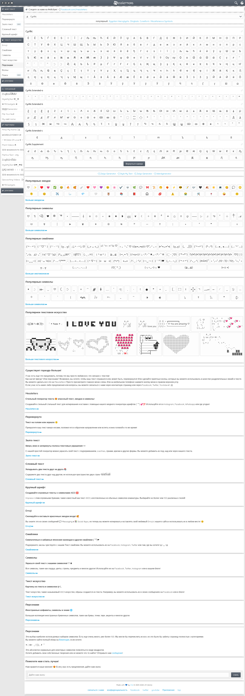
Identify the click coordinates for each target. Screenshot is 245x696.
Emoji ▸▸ (29, 526)
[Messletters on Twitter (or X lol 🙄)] (9, 3)
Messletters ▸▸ (32, 408)
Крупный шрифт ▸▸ (35, 502)
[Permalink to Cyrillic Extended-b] (242, 104)
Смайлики (7, 50)
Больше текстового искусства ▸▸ (42, 359)
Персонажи (7, 65)
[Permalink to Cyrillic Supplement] (242, 144)
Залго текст (7, 24)
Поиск (5, 75)
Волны (5, 70)
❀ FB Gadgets (8, 185)
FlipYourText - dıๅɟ (10, 155)
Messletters (7, 14)
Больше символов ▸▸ (36, 230)
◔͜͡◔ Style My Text (124, 173)
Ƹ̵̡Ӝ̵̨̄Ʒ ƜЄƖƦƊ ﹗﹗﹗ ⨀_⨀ (12, 169)
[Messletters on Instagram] (5, 3)
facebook (135, 690)
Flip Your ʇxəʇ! (8, 114)
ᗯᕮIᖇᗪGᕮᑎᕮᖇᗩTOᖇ (11, 135)
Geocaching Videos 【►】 (12, 179)
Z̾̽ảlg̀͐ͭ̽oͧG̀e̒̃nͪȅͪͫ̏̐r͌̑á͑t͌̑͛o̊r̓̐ (9, 94)
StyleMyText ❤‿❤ (10, 99)
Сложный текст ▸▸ (35, 479)
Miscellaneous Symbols (162, 21)
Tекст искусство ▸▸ (35, 596)
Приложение (168, 690)
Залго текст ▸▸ (33, 455)
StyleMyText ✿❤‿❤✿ (12, 165)
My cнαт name (9, 119)
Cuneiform (145, 21)
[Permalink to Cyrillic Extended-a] (242, 90)
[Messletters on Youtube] (12, 3)
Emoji (4, 45)
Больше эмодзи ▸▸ (35, 200)
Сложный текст (9, 29)
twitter (146, 690)
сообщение (117, 653)
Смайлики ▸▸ (32, 549)
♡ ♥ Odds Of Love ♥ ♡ (12, 140)
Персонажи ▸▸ (33, 620)
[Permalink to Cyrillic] (242, 31)
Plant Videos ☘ (9, 145)
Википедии (64, 639)
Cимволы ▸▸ (32, 573)
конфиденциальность (117, 690)
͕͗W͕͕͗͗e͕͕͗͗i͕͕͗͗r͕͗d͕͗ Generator (9, 109)
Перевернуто (8, 19)
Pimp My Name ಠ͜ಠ (11, 129)
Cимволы (6, 55)
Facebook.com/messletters (74, 9)
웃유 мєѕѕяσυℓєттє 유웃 (12, 149)
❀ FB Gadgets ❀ (9, 104)
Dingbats (134, 21)
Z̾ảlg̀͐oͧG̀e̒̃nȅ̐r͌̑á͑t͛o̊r (9, 160)
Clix (131, 685)
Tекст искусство (9, 60)
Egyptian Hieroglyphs (119, 21)
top (179, 690)
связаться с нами (96, 690)
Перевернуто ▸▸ (34, 432)
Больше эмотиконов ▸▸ (37, 273)
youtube (155, 690)
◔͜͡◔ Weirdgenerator (162, 173)
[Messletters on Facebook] (2, 3)
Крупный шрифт (9, 34)
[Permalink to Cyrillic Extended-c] (242, 131)
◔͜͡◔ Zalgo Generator (106, 173)
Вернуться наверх (134, 164)
